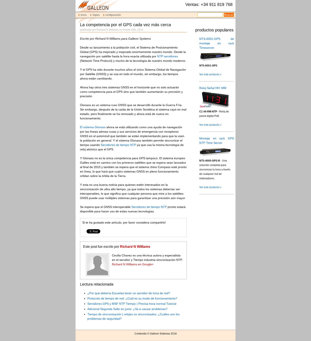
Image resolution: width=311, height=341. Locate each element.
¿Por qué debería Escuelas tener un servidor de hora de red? (128, 293)
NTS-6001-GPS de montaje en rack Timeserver (216, 43)
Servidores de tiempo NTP (119, 145)
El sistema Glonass (93, 127)
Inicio (84, 14)
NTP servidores (167, 56)
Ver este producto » (210, 74)
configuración (113, 14)
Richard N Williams (135, 246)
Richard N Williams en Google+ (133, 264)
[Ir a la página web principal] (101, 10)
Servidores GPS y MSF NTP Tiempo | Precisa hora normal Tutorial (131, 303)
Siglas (96, 14)
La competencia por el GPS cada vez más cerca (125, 24)
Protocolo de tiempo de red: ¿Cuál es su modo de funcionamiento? (132, 298)
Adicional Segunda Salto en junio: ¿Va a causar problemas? (127, 309)
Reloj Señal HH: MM (212, 88)
